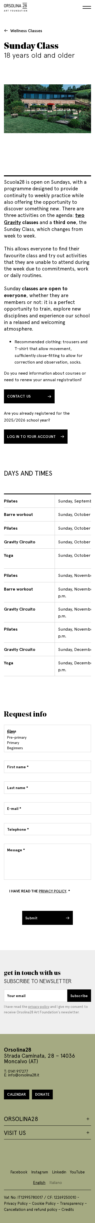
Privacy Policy (16, 1203)
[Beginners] (47, 748)
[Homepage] (15, 6)
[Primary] (47, 742)
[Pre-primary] (47, 737)
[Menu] (87, 7)
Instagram (39, 1171)
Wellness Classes (26, 30)
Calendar (16, 1094)
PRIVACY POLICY (52, 890)
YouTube (77, 1171)
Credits (67, 1209)
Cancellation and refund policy (30, 1209)
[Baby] (47, 732)
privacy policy (38, 1006)
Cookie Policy (44, 1203)
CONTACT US (19, 396)
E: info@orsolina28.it (21, 1074)
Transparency (72, 1203)
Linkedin (59, 1171)
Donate (42, 1094)
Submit (31, 917)
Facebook (18, 1171)
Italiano (55, 1182)
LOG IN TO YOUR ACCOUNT (31, 436)
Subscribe (79, 995)
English (39, 1182)
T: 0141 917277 (16, 1071)
